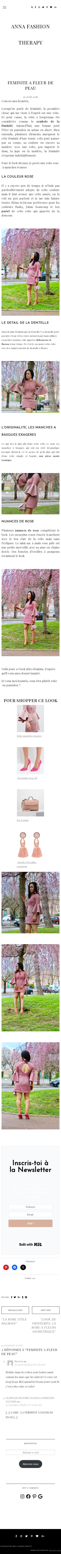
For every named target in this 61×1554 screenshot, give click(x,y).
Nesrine (19, 1361)
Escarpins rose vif (27, 777)
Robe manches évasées (29, 735)
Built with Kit (30, 1244)
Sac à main (22, 820)
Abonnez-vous (30, 1464)
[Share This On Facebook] (12, 1297)
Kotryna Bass (55, 1550)
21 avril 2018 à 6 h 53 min (30, 1364)
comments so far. (13, 1345)
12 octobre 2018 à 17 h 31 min (24, 1404)
